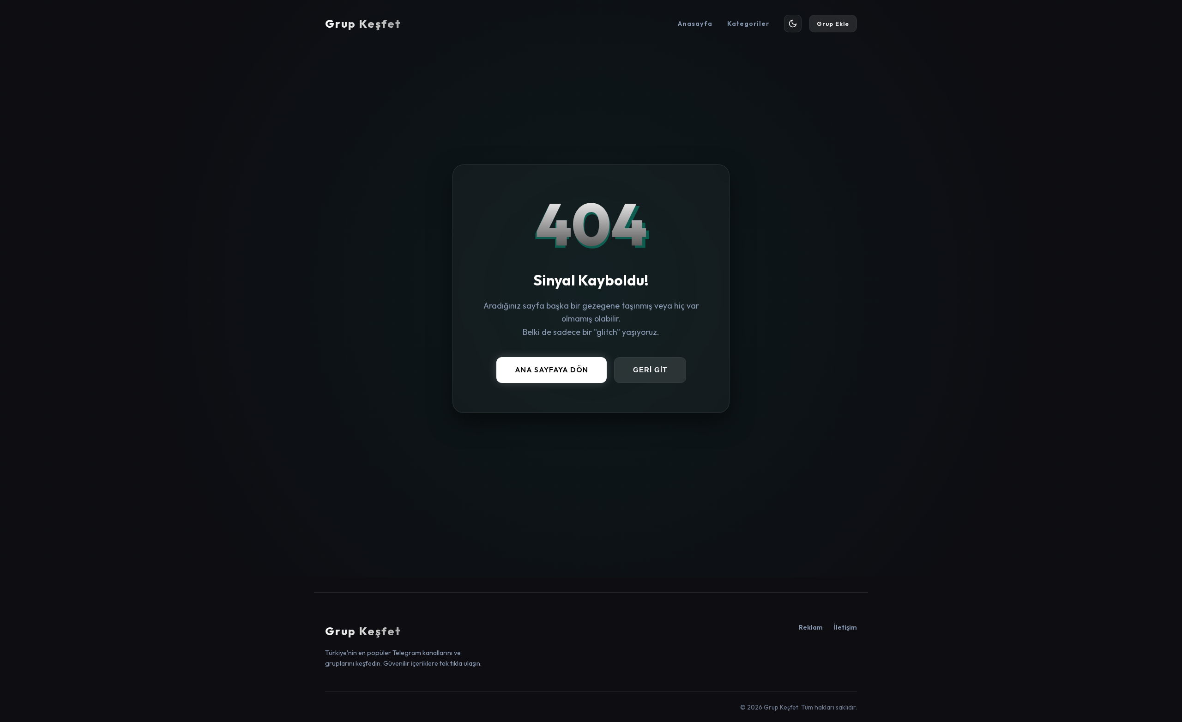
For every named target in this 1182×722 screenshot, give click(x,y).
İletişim (845, 627)
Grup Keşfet (363, 23)
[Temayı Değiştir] (793, 23)
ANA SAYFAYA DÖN (551, 369)
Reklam (811, 627)
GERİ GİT (650, 370)
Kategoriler (748, 23)
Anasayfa (695, 23)
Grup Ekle (833, 23)
